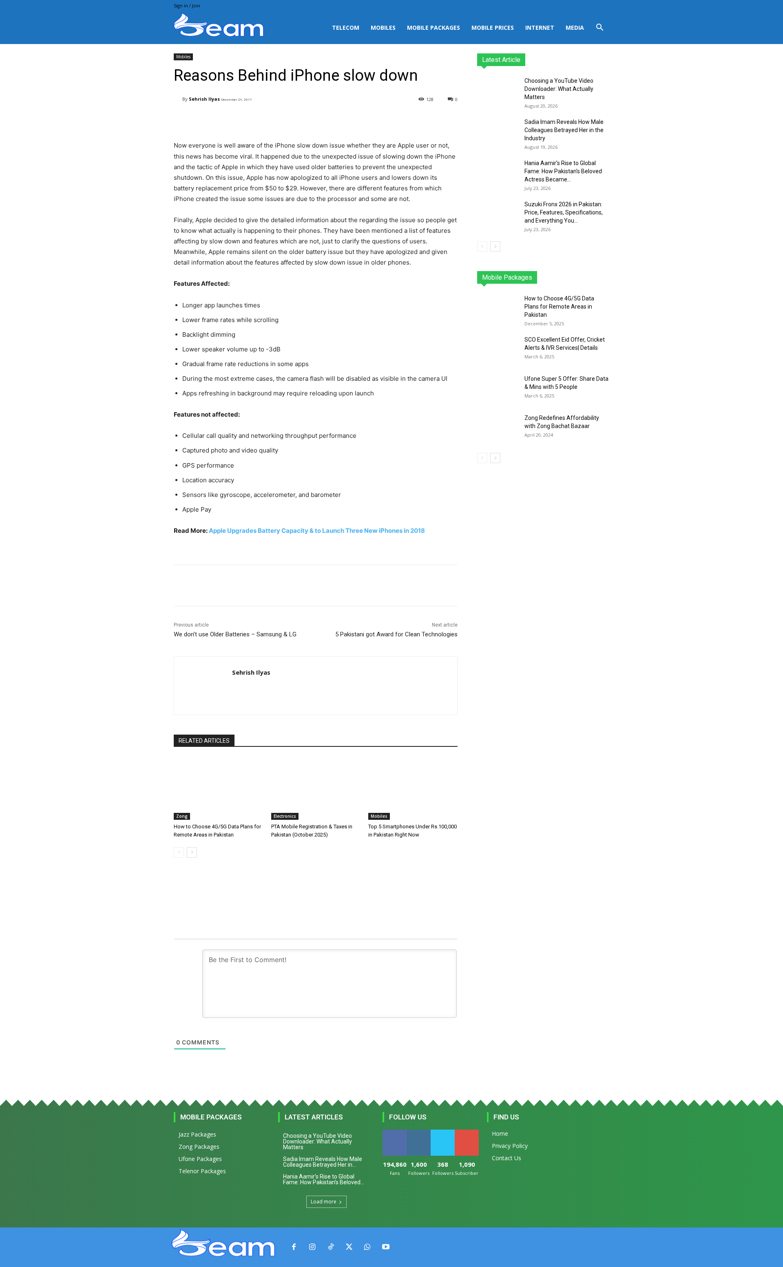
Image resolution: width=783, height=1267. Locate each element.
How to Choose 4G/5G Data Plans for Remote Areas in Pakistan (559, 306)
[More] (380, 120)
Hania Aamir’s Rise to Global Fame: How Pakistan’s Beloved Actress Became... (563, 171)
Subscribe (467, 1133)
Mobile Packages (433, 27)
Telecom (345, 27)
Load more (323, 1201)
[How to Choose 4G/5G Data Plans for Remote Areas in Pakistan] (218, 788)
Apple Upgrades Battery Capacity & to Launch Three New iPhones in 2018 (317, 530)
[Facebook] (294, 1247)
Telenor (532, 277)
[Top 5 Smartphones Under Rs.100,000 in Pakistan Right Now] (413, 788)
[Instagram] (312, 1247)
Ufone (580, 277)
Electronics (285, 816)
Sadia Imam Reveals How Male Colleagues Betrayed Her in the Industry (564, 130)
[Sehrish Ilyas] (178, 99)
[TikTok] (330, 1247)
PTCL (603, 277)
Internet (539, 27)
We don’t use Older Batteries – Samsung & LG (235, 634)
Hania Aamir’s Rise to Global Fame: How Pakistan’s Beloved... (323, 1179)
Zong (182, 816)
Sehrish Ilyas (204, 99)
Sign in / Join (187, 5)
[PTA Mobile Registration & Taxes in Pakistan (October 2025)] (316, 788)
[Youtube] (385, 1247)
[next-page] (192, 852)
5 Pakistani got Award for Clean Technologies (396, 634)
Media (575, 27)
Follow (418, 1133)
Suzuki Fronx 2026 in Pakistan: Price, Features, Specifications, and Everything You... (563, 212)
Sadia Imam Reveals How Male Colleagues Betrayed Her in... (322, 1162)
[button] (599, 28)
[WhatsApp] (367, 1247)
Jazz (508, 277)
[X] (349, 1247)
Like (394, 1133)
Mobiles (383, 27)
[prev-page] (179, 852)
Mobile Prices (492, 27)
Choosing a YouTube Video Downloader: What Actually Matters (558, 88)
